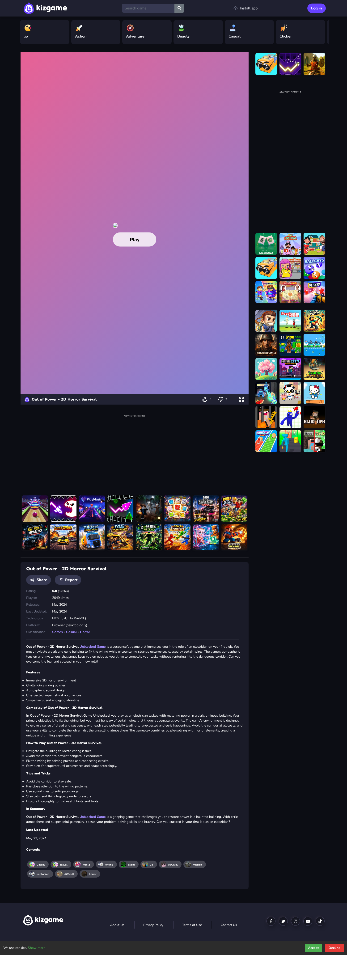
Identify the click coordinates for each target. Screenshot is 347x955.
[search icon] (179, 8)
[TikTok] (320, 921)
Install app (249, 8)
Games (57, 632)
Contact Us (229, 925)
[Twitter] (283, 921)
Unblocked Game (93, 646)
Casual (71, 632)
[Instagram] (295, 921)
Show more (36, 948)
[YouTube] (307, 921)
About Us (117, 925)
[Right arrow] (323, 32)
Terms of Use (192, 925)
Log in (316, 8)
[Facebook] (271, 921)
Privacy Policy (153, 925)
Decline (334, 948)
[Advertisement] (135, 452)
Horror (85, 632)
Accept (313, 948)
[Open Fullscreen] (241, 399)
